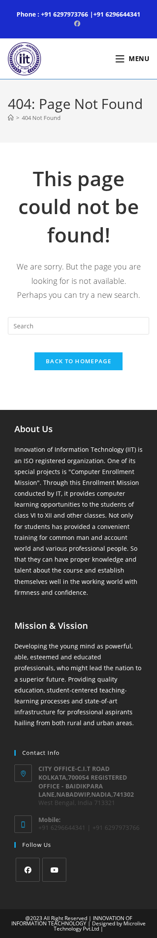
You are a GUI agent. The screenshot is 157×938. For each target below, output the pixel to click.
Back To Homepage (78, 361)
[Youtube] (54, 870)
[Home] (11, 118)
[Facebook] (28, 870)
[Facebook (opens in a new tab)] (78, 23)
